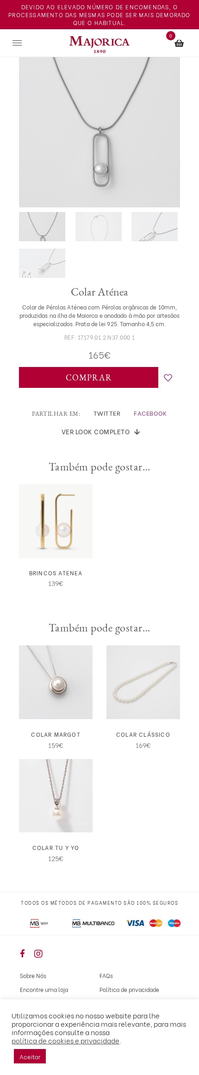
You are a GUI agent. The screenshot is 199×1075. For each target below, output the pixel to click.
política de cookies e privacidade (65, 1040)
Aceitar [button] (29, 1056)
